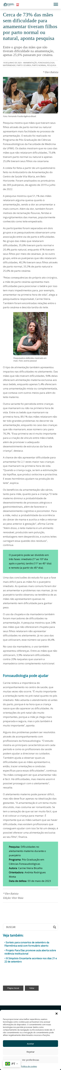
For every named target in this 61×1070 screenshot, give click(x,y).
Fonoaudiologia (46, 62)
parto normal (39, 65)
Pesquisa (51, 65)
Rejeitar (31, 1051)
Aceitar (30, 1043)
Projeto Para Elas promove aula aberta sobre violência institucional (30, 952)
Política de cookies (29, 1066)
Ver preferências (30, 1059)
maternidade (9, 65)
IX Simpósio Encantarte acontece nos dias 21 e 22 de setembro (30, 960)
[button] (56, 1013)
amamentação (30, 62)
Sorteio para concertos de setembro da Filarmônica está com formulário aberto (26, 944)
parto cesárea (24, 65)
